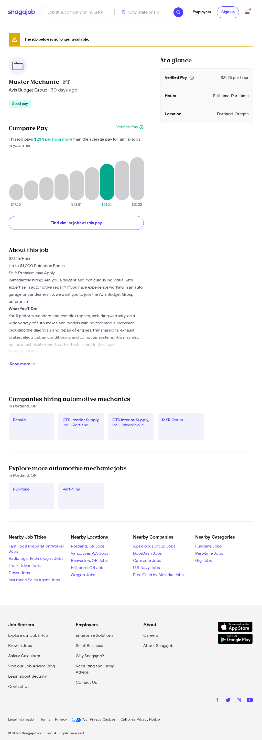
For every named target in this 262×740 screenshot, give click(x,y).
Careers (150, 635)
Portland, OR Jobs (88, 546)
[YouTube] (250, 701)
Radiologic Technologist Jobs (36, 558)
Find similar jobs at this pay (76, 223)
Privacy (61, 719)
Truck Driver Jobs (25, 566)
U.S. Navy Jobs (146, 568)
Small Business (89, 646)
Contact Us (18, 687)
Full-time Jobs (208, 546)
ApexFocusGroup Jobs (154, 546)
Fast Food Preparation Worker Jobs (36, 548)
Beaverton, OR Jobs (89, 561)
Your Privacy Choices (98, 719)
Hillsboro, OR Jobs (88, 568)
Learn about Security (27, 676)
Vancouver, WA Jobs (89, 553)
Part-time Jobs (209, 553)
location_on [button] (123, 12)
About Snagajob (158, 646)
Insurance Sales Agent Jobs (34, 580)
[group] (20, 104)
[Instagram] (239, 701)
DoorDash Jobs (147, 553)
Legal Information (22, 719)
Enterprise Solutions (94, 635)
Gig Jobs (203, 561)
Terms (45, 719)
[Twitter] (228, 701)
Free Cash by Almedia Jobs (158, 575)
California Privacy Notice (140, 719)
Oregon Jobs (83, 575)
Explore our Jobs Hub (28, 635)
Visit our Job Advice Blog (31, 666)
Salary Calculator (24, 656)
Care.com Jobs (147, 561)
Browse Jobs (20, 646)
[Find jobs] (178, 12)
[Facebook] (217, 701)
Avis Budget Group (28, 90)
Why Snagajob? (90, 656)
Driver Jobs (19, 573)
